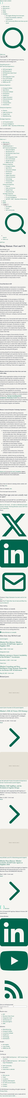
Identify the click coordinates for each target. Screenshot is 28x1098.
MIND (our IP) (6, 82)
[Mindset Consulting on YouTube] (14, 974)
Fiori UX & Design (7, 78)
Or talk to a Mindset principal (19, 504)
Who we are (6, 6)
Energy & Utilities (7, 88)
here (6, 485)
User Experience (4, 508)
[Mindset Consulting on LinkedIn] (14, 946)
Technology (6, 101)
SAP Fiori (2, 242)
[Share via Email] (14, 595)
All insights (9, 206)
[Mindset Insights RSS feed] (14, 1003)
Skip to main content (5, 1)
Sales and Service (7, 112)
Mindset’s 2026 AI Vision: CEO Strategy (13, 711)
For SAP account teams (9, 1082)
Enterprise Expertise (5, 107)
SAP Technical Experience (7, 66)
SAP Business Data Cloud (9, 73)
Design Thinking (9, 506)
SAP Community (10, 210)
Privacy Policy (3, 1091)
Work (4, 10)
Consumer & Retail (8, 92)
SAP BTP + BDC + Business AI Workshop (13, 125)
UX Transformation (8, 122)
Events (7, 208)
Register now (2, 471)
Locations (5, 1079)
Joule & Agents (20, 707)
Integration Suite (7, 1018)
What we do (6, 8)
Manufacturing (7, 116)
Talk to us (2, 54)
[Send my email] (1, 1008)
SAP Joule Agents (7, 69)
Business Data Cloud (8, 1016)
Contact (5, 1086)
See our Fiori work (5, 504)
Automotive (6, 104)
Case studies (6, 1046)
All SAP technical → (8, 80)
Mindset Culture (18, 506)
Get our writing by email (6, 1004)
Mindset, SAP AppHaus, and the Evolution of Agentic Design (11, 787)
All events (5, 1067)
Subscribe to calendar (9, 1069)
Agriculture (6, 90)
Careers (2, 506)
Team (4, 1077)
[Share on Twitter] (14, 538)
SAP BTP (5, 75)
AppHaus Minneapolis (9, 1081)
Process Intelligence (8, 124)
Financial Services (7, 99)
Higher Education (7, 97)
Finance (5, 110)
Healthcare (6, 95)
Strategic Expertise (5, 119)
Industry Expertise (5, 85)
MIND (4, 12)
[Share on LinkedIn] (14, 567)
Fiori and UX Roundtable (16, 471)
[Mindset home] (4, 3)
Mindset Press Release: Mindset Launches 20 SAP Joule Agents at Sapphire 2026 (11, 863)
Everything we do (5, 64)
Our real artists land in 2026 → (8, 1096)
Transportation (7, 103)
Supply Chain (6, 114)
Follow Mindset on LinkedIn (8, 632)
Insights (5, 14)
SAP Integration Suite (8, 76)
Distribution (6, 93)
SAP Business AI (7, 71)
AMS (4, 1023)
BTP (4, 1014)
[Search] (14, 52)
